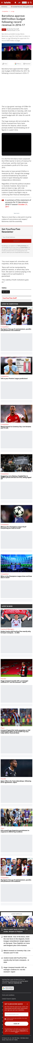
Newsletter (28, 63)
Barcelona (6, 292)
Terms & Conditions (15, 1031)
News (4, 29)
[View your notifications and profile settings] (15, 2)
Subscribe (24, 2)
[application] (16, 143)
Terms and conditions (8, 995)
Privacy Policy (22, 1030)
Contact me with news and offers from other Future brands (16, 1019)
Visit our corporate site (15, 983)
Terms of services (22, 245)
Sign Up (16, 1024)
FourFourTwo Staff (14, 29)
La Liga (12, 11)
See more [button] (16, 213)
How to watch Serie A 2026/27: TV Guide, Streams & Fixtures (16, 930)
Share (5, 63)
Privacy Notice (24, 247)
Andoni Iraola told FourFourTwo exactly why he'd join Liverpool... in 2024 (16, 960)
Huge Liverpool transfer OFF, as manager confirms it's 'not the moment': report (15, 970)
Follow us (19, 63)
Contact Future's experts (9, 999)
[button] (2, 2)
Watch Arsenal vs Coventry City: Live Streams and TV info (17, 952)
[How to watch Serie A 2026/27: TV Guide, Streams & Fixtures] (16, 925)
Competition (5, 11)
